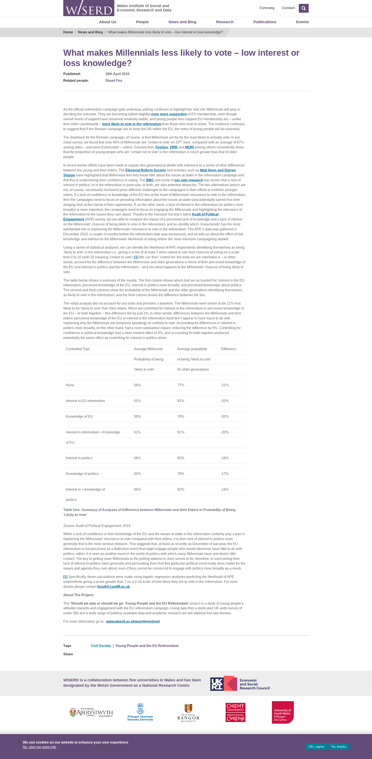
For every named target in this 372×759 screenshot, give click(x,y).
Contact (288, 8)
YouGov (161, 147)
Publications (264, 22)
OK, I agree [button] (316, 746)
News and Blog (182, 22)
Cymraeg (267, 8)
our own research (188, 180)
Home (68, 32)
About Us (107, 22)
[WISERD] (88, 8)
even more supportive (169, 114)
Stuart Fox (113, 80)
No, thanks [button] (339, 746)
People (142, 22)
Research (225, 22)
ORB (174, 147)
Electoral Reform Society (146, 170)
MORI (189, 147)
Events (302, 22)
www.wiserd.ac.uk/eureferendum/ (133, 621)
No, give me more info (39, 747)
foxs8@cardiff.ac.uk (113, 586)
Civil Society (101, 646)
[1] (136, 257)
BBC (150, 180)
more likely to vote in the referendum (131, 124)
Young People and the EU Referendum (146, 646)
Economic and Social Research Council (259, 683)
